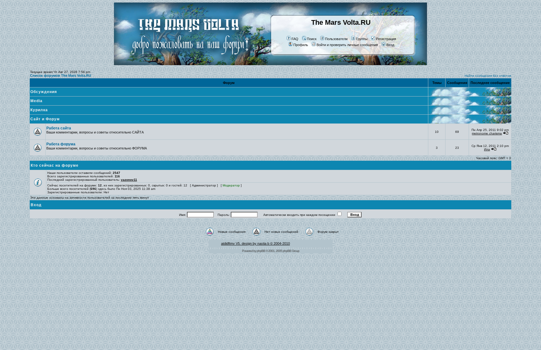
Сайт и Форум (45, 119)
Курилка (39, 110)
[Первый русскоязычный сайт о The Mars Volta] (184, 64)
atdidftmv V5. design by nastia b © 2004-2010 (255, 243)
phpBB (261, 251)
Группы (362, 39)
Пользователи (336, 39)
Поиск (312, 39)
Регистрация (386, 39)
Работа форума (60, 144)
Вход (390, 45)
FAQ (294, 39)
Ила (487, 149)
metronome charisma (487, 133)
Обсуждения (43, 92)
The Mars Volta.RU (341, 22)
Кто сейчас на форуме (55, 165)
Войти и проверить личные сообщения (347, 45)
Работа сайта (58, 128)
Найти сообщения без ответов (488, 75)
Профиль (300, 45)
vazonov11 (129, 179)
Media (36, 101)
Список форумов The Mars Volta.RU (60, 75)
